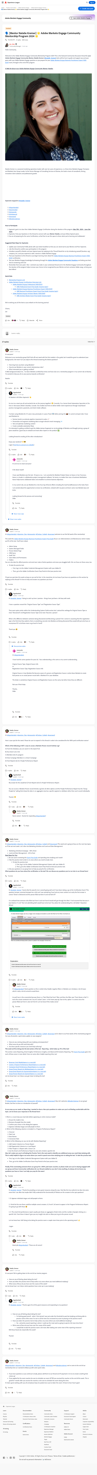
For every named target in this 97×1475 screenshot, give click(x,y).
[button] (86, 8)
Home (2, 7)
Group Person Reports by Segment (26, 1074)
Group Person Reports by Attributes (26, 1069)
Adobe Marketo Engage (23, 7)
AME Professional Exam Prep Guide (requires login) (32, 287)
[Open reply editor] (48, 333)
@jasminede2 (13, 210)
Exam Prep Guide (32, 857)
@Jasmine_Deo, (22, 534)
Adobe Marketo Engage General (38, 7)
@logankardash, (12, 534)
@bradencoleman (14, 219)
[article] (48, 369)
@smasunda (12, 212)
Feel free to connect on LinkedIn (24, 445)
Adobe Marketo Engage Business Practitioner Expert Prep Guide (34, 539)
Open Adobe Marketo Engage (81, 18)
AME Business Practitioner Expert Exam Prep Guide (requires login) (37, 291)
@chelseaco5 (13, 214)
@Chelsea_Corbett (41, 844)
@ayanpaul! (51, 735)
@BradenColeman (73, 1101)
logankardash (17, 392)
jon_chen (12, 44)
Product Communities (11, 7)
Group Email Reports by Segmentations (27, 1071)
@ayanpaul (12, 216)
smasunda (20, 459)
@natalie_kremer (50, 58)
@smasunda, (31, 534)
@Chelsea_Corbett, (41, 534)
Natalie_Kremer (14, 349)
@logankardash (14, 207)
